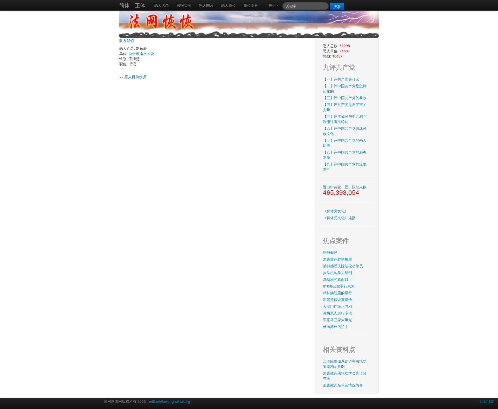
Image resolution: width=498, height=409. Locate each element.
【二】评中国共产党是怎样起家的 (344, 88)
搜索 (337, 6)
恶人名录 (161, 5)
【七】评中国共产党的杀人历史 (344, 143)
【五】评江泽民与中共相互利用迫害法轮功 (344, 119)
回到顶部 (487, 401)
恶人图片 (206, 5)
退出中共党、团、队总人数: (345, 190)
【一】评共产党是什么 (341, 79)
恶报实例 (184, 5)
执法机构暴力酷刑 (337, 272)
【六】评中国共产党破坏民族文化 (344, 131)
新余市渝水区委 (141, 53)
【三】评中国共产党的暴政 (344, 97)
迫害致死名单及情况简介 (343, 385)
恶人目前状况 (135, 76)
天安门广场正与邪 (337, 306)
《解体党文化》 (335, 210)
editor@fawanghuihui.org (169, 401)
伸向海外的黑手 (335, 326)
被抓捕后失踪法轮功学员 (343, 265)
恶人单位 (228, 5)
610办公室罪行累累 (339, 286)
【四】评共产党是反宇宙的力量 (344, 107)
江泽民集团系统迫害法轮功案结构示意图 (344, 363)
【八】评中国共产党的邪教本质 (344, 154)
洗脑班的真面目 (335, 279)
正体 (140, 5)
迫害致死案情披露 (337, 259)
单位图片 (251, 5)
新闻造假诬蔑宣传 (337, 299)
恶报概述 (330, 252)
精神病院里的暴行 (337, 292)
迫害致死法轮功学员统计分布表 (344, 375)
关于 (272, 5)
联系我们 (126, 40)
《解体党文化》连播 (339, 217)
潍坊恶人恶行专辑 (337, 312)
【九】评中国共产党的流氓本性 (344, 166)
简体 (124, 5)
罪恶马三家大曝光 (337, 319)
